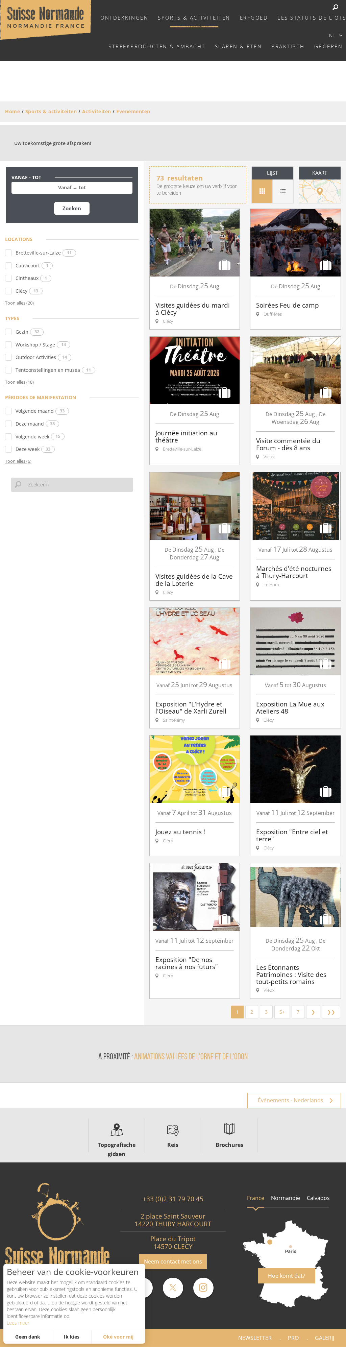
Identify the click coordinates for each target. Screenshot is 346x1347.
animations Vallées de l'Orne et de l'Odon (191, 1057)
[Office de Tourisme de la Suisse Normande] (45, 19)
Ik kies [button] (71, 1336)
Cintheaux (31, 278)
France (255, 1198)
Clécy (27, 291)
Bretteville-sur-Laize (44, 252)
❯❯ (331, 1012)
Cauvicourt (32, 265)
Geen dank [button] (27, 1336)
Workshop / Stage (41, 344)
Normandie (285, 1198)
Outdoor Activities (41, 357)
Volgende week (38, 436)
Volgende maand (40, 411)
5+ (282, 1012)
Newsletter (255, 1338)
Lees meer (18, 1323)
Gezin (27, 332)
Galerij (324, 1338)
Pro (293, 1338)
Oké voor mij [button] (118, 1336)
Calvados (318, 1198)
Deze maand (35, 423)
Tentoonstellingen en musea (53, 370)
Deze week (33, 449)
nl (332, 35)
